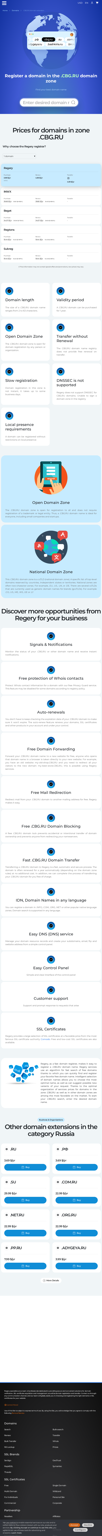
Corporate (57, 1503)
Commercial (10, 1503)
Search (7, 1429)
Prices (55, 1447)
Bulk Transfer (10, 1441)
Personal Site (59, 1497)
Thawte (7, 1472)
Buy (27, 1167)
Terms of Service (18, 1413)
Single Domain (59, 1485)
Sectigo (7, 1460)
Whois (56, 1441)
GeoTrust (57, 1460)
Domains (10, 1423)
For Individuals (11, 1497)
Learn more (16, 1533)
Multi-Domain (10, 1491)
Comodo (45, 1039)
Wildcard (57, 1491)
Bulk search (58, 1429)
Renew (7, 1435)
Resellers (8, 1516)
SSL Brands (11, 1454)
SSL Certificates (14, 1479)
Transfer (56, 1435)
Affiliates (56, 1516)
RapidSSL (8, 1466)
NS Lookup (9, 1447)
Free (6, 1485)
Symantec (57, 1466)
